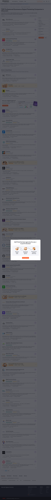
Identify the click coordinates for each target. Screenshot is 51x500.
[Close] (39, 241)
